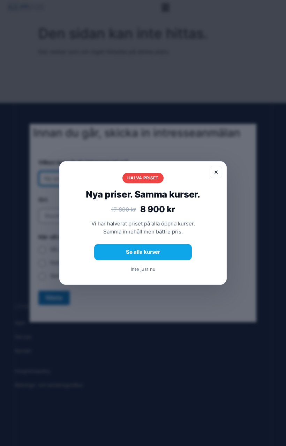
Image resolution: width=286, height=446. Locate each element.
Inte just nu (143, 269)
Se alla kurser (143, 251)
